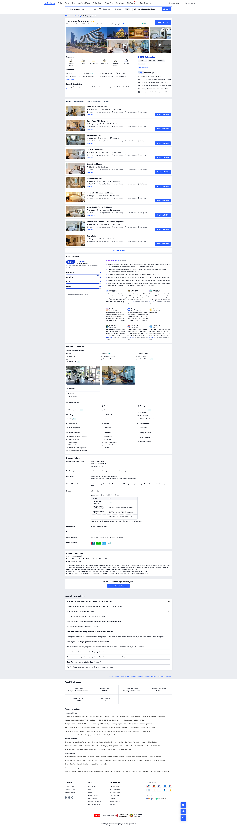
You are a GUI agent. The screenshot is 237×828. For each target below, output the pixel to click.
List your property (115, 795)
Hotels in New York (70, 764)
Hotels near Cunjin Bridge (137, 746)
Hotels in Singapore (159, 760)
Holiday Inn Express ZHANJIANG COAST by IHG (78, 724)
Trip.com (111, 676)
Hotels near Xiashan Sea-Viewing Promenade (127, 742)
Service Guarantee (70, 789)
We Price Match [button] (148, 24)
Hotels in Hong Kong (142, 756)
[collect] (183, 805)
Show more (69, 89)
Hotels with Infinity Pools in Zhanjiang (137, 771)
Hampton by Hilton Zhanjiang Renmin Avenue (142, 727)
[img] (86, 40)
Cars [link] (73, 3)
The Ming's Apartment (77, 21)
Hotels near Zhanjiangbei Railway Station (120, 749)
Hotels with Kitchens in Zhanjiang (159, 771)
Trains (67, 3)
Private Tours (109, 3)
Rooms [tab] (68, 101)
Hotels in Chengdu (93, 760)
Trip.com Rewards (115, 789)
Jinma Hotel (146, 731)
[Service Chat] (183, 818)
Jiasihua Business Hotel (99, 735)
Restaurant (72, 356)
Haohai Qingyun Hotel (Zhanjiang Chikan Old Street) (80, 727)
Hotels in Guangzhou (94, 756)
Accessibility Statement (94, 801)
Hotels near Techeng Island (153, 746)
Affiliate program (115, 792)
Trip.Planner (131, 3)
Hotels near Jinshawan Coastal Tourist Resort (77, 742)
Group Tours (120, 3)
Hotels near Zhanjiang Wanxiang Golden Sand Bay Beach (112, 746)
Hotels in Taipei (148, 760)
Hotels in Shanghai (70, 756)
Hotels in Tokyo (130, 756)
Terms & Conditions (93, 795)
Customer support (70, 786)
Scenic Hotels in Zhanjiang (101, 771)
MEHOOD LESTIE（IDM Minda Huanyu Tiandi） (95, 716)
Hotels (117, 676)
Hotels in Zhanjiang (150, 676)
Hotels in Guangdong (137, 676)
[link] (174, 3)
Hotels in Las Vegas (70, 760)
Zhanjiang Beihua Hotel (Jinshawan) (130, 716)
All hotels (112, 798)
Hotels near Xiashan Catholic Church (102, 742)
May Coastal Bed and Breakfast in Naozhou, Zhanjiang (111, 727)
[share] (183, 811)
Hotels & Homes (49, 3)
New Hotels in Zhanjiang (118, 771)
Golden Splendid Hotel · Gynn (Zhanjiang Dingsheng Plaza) (110, 724)
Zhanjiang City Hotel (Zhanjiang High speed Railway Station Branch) (121, 731)
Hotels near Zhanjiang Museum (98, 749)
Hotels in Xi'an (94, 764)
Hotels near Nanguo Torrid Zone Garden (76, 749)
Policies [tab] (106, 101)
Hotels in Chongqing (155, 756)
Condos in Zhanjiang (70, 771)
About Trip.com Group (93, 804)
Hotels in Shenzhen (118, 756)
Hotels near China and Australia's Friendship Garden (79, 746)
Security (112, 804)
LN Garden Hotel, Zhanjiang (73, 716)
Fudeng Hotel (115, 716)
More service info (70, 792)
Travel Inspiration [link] (145, 3)
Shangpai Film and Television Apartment (140, 724)
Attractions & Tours (84, 3)
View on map (142, 95)
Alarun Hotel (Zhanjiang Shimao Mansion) (154, 716)
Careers (89, 792)
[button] (155, 3)
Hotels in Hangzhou (83, 764)
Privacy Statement (92, 798)
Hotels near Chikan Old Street (149, 742)
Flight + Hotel (97, 3)
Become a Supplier (115, 801)
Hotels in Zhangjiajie (105, 760)
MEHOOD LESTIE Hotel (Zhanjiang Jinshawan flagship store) (115, 720)
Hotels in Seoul (81, 760)
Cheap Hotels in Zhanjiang (85, 771)
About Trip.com (91, 786)
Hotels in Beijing (81, 756)
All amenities (70, 79)
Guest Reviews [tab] (79, 101)
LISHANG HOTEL (139, 720)
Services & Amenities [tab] (94, 101)
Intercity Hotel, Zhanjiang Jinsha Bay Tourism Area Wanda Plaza (83, 731)
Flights (60, 3)
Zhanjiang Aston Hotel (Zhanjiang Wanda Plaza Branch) (80, 720)
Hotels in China (125, 676)
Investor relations (115, 786)
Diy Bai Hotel (111, 735)
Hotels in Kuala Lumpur (119, 760)
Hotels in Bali (103, 764)
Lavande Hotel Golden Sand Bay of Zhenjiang (78, 735)
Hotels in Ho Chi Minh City (134, 760)
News (89, 789)
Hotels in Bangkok (106, 756)
